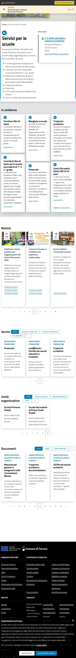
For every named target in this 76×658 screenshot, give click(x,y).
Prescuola (33, 169)
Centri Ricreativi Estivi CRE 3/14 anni (61, 171)
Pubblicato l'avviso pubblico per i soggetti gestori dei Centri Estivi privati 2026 (12, 255)
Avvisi (3, 612)
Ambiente (30, 584)
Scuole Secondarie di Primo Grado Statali (38, 410)
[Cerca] (73, 9)
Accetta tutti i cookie (46, 653)
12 (55, 506)
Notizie (4, 604)
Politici (4, 580)
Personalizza (26, 653)
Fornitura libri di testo (12, 122)
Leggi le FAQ (48, 604)
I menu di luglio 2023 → (62, 208)
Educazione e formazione (36, 580)
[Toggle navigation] (4, 9)
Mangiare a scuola (37, 121)
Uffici (3, 572)
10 (45, 506)
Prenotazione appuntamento (49, 610)
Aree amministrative (9, 568)
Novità (4, 597)
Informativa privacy (64, 614)
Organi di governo (8, 564)
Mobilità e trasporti (59, 576)
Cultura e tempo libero (61, 564)
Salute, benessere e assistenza (59, 586)
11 (50, 506)
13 (60, 506)
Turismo (29, 576)
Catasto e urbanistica (60, 572)
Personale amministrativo (12, 584)
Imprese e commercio (60, 568)
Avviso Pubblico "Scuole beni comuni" (62, 250)
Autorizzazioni (32, 592)
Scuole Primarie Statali (12, 408)
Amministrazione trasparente (66, 606)
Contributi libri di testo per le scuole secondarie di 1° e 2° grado (13, 165)
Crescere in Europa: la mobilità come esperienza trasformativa (38, 253)
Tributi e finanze (58, 580)
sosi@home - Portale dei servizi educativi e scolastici (38, 352)
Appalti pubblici (32, 572)
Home (4, 24)
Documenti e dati (8, 588)
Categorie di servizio (36, 557)
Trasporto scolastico (58, 122)
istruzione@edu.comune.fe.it (57, 53)
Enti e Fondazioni (8, 576)
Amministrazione (9, 557)
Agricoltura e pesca (59, 592)
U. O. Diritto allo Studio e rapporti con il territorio (55, 39)
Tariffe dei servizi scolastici (62, 466)
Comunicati (6, 608)
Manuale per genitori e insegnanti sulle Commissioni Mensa (12, 470)
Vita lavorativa (32, 568)
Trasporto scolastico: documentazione (37, 467)
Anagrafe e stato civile (35, 564)
